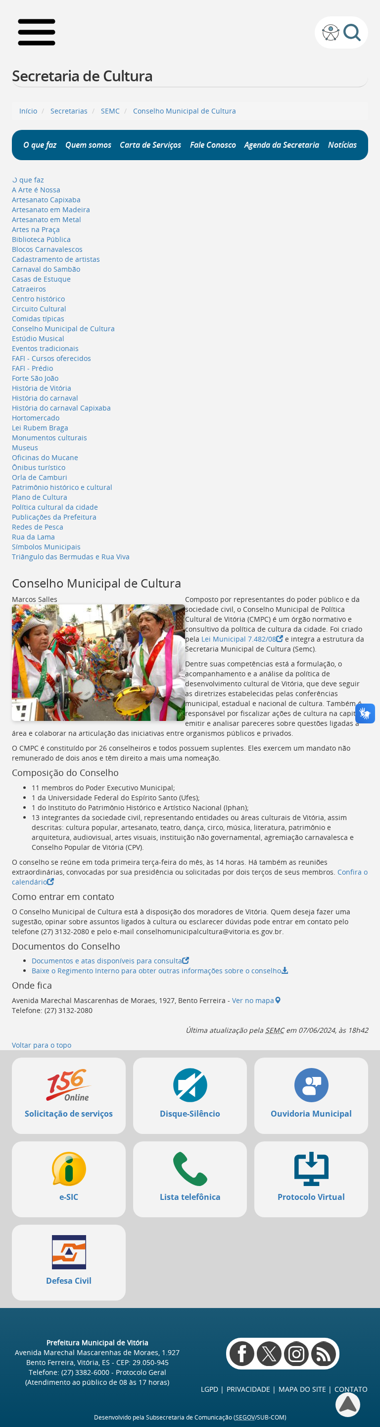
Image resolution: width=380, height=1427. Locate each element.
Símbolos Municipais (46, 546)
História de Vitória (41, 388)
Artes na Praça (36, 229)
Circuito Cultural (39, 308)
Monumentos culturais (49, 437)
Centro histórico (38, 298)
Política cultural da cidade (55, 507)
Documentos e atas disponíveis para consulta (107, 960)
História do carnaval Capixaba (61, 408)
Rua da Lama (33, 536)
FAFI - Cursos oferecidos (51, 358)
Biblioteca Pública (41, 239)
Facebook (242, 1353)
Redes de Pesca (37, 527)
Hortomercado (35, 417)
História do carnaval (45, 398)
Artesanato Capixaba (46, 199)
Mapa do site (302, 1389)
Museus (25, 447)
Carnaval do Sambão (46, 269)
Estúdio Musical (38, 338)
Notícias (342, 144)
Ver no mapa (253, 1000)
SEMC (110, 111)
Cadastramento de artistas (56, 259)
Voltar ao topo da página (347, 1404)
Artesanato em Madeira (51, 209)
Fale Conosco (213, 144)
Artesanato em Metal (46, 219)
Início (28, 111)
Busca (352, 32)
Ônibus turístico (38, 467)
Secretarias (69, 111)
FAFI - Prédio (32, 368)
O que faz (39, 144)
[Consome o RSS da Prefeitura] (323, 1353)
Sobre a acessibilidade (330, 32)
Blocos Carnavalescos (47, 249)
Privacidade (248, 1389)
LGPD (209, 1389)
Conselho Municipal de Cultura (184, 111)
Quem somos (88, 144)
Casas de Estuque (41, 279)
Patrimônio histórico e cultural (62, 487)
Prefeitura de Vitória (190, 32)
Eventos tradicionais (45, 348)
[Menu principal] (36, 32)
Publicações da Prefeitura (54, 517)
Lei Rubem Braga (40, 427)
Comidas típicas (38, 318)
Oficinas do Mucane (45, 457)
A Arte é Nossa (36, 189)
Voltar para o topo (41, 1045)
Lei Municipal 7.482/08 (238, 639)
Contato (351, 1389)
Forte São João (35, 378)
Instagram (296, 1353)
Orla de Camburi (39, 477)
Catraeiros (29, 289)
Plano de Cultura (39, 497)
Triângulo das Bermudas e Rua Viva (71, 556)
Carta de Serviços (150, 144)
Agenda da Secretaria (281, 144)
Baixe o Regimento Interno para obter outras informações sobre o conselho (156, 970)
